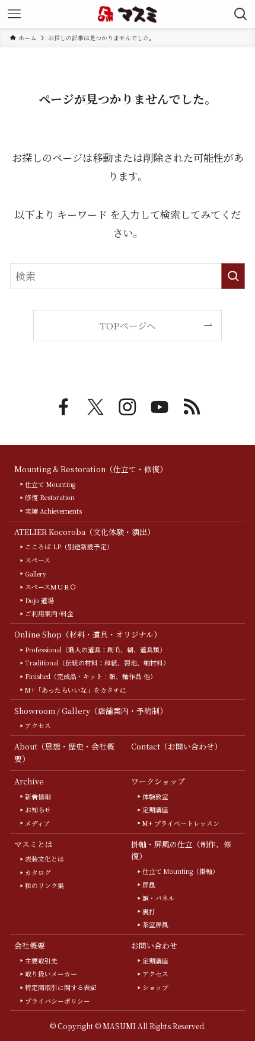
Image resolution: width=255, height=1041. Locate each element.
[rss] (191, 407)
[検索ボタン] (241, 14)
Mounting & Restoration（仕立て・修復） (90, 469)
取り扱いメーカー (51, 973)
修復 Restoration (50, 497)
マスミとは (33, 844)
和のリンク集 (44, 885)
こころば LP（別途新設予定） (69, 546)
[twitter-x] (95, 407)
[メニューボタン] (14, 14)
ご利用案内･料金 (49, 613)
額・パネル (158, 897)
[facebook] (63, 407)
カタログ (38, 872)
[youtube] (159, 407)
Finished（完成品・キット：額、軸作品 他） (91, 676)
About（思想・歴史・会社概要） (64, 752)
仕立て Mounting (50, 484)
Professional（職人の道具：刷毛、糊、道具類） (95, 649)
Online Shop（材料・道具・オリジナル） (87, 634)
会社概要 (29, 945)
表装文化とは (44, 858)
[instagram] (127, 407)
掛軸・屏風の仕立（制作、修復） (181, 850)
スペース (37, 560)
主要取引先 (41, 960)
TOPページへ (127, 325)
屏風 (148, 884)
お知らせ (38, 809)
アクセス (38, 725)
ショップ (155, 987)
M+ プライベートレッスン (180, 823)
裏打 (148, 911)
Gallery (35, 573)
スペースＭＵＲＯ (50, 586)
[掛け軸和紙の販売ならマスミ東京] (128, 14)
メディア (37, 823)
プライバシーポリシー (57, 1001)
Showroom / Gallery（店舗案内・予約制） (90, 710)
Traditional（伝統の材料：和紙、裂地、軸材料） (97, 662)
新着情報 (38, 796)
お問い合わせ (154, 945)
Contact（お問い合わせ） (176, 746)
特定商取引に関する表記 (61, 987)
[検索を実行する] (233, 276)
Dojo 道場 (39, 600)
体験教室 (155, 796)
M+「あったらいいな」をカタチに (75, 690)
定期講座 (155, 809)
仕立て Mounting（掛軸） (180, 871)
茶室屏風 (155, 924)
